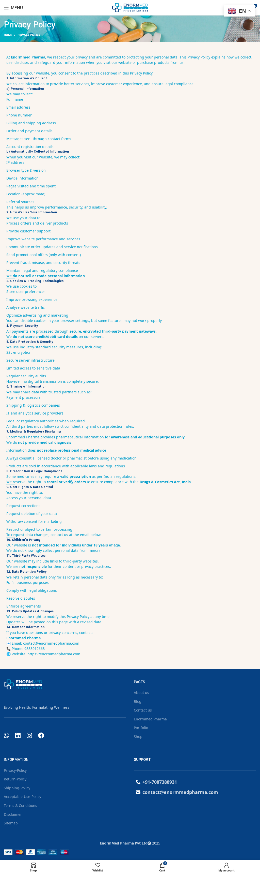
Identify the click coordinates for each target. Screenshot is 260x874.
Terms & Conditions (20, 805)
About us (141, 692)
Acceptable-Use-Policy (22, 796)
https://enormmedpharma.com (53, 653)
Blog (137, 701)
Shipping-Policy (17, 788)
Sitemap (11, 823)
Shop (138, 736)
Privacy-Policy (15, 770)
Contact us (143, 710)
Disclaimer (13, 814)
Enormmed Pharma (150, 719)
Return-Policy (15, 779)
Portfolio (141, 727)
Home (8, 35)
